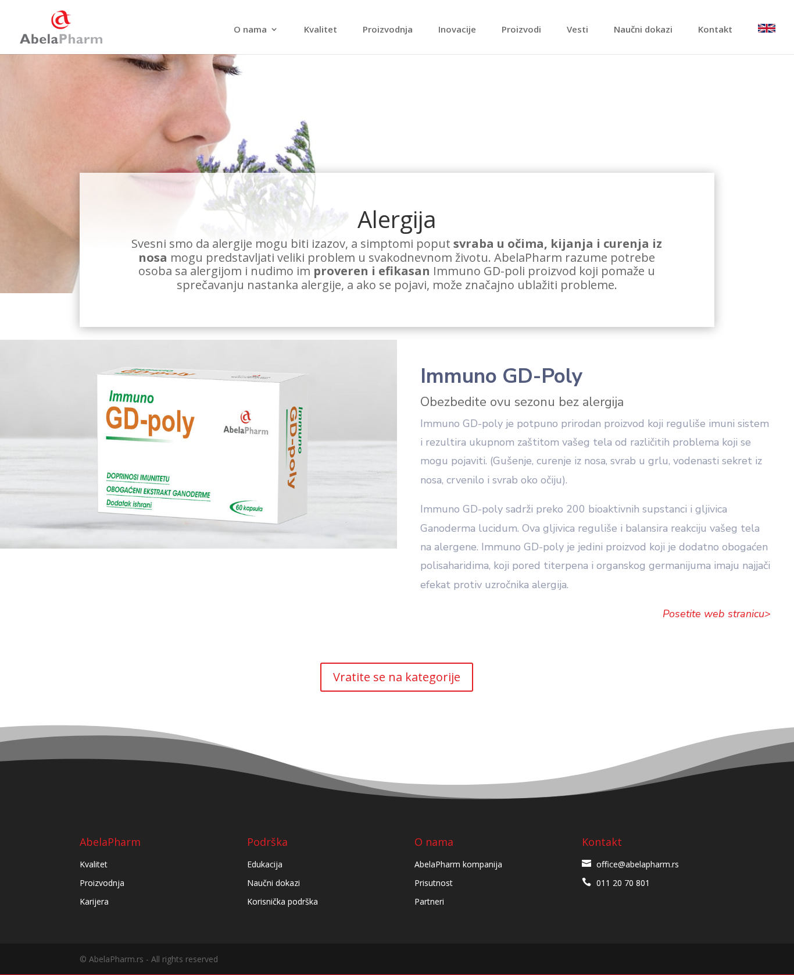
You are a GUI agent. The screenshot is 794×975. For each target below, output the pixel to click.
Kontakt (715, 30)
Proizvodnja (388, 30)
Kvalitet (320, 30)
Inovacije (457, 30)
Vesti (577, 30)
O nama (250, 30)
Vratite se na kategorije (396, 677)
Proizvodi (521, 30)
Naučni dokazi (643, 30)
